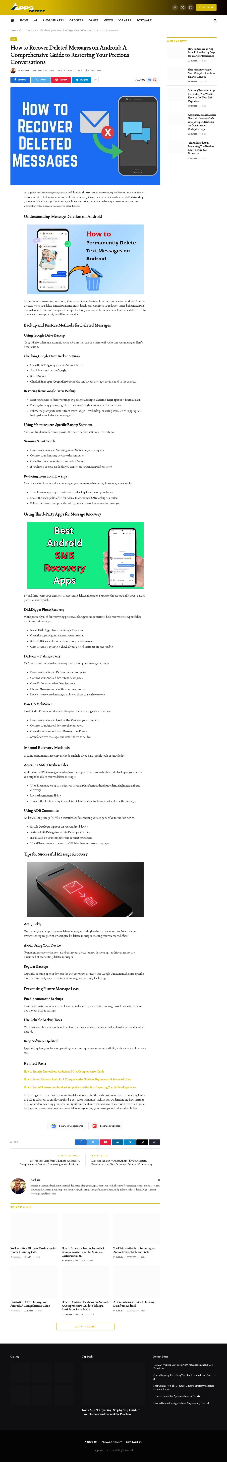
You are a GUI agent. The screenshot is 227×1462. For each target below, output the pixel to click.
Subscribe (206, 7)
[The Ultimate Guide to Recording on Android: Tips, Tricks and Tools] (136, 1228)
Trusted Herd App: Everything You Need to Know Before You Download (201, 148)
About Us (91, 1442)
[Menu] (12, 20)
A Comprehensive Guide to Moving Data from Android (133, 1303)
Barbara (25, 70)
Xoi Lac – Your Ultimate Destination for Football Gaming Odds (33, 1250)
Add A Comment (85, 1326)
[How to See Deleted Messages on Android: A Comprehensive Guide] (33, 1282)
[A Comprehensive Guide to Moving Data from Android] (136, 1282)
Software (144, 20)
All (20, 30)
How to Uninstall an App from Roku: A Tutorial (176, 1396)
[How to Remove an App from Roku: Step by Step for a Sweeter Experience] (176, 53)
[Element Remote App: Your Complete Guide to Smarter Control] (176, 73)
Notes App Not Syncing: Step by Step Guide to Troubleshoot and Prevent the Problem (111, 1412)
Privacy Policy (112, 1442)
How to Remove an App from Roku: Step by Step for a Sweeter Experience (201, 52)
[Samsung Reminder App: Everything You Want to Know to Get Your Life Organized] (176, 94)
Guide (108, 20)
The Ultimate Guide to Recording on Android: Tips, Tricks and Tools (134, 1250)
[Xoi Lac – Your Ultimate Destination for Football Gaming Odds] (33, 1228)
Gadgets (76, 20)
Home (24, 20)
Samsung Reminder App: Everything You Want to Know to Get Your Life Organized (201, 96)
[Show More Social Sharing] (95, 80)
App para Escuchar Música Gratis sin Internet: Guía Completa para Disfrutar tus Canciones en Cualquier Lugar (202, 122)
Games (93, 20)
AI (35, 20)
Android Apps (53, 20)
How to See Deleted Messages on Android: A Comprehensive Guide (30, 1303)
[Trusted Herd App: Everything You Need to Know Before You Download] (176, 147)
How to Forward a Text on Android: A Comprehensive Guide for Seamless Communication (83, 1252)
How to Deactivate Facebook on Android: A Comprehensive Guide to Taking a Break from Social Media (85, 1305)
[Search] (215, 20)
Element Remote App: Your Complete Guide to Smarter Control (201, 73)
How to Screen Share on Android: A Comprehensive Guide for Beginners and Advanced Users (77, 1079)
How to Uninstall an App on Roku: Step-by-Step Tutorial (181, 1403)
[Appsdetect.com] (28, 7)
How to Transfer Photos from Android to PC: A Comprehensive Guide (64, 1071)
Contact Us (134, 1442)
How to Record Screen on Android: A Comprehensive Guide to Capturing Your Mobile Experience (80, 1087)
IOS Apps (124, 20)
